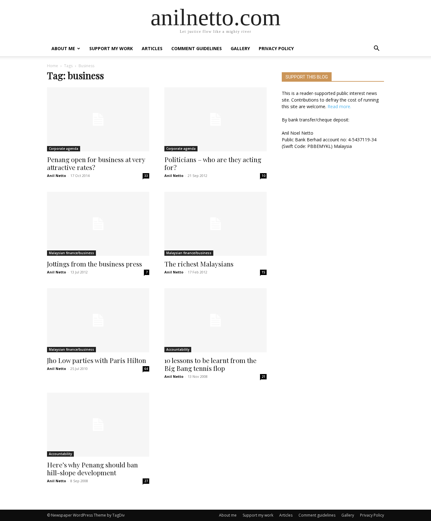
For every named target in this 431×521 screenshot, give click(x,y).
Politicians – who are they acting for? (212, 163)
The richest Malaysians (198, 263)
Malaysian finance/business (71, 253)
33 (146, 175)
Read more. (339, 106)
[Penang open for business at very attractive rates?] (98, 119)
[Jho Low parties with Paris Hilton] (98, 320)
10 (263, 175)
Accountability (177, 349)
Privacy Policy (276, 48)
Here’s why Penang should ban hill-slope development (92, 468)
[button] (376, 49)
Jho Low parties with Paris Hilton (96, 360)
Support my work (111, 48)
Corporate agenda (63, 148)
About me (63, 48)
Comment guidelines (196, 48)
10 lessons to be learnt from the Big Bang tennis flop (210, 364)
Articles (152, 48)
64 (146, 368)
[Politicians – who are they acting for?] (215, 119)
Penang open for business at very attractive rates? (96, 163)
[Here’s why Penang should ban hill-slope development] (98, 425)
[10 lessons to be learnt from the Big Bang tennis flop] (215, 320)
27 (146, 481)
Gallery (240, 48)
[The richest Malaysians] (215, 224)
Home (52, 65)
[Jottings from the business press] (98, 224)
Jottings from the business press (94, 263)
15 (263, 272)
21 (263, 376)
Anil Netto (56, 175)
